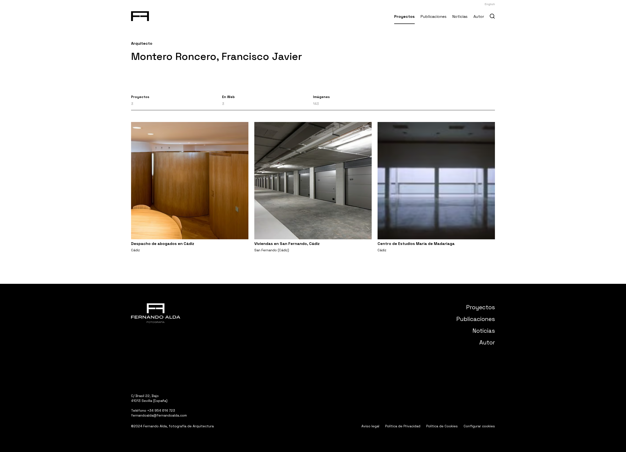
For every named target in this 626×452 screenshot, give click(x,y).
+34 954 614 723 (161, 410)
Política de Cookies (442, 426)
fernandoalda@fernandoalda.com (159, 415)
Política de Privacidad (402, 426)
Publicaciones (434, 16)
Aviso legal (370, 426)
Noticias (460, 16)
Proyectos (404, 16)
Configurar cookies (479, 426)
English (490, 4)
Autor (478, 16)
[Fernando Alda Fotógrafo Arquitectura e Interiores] (140, 15)
